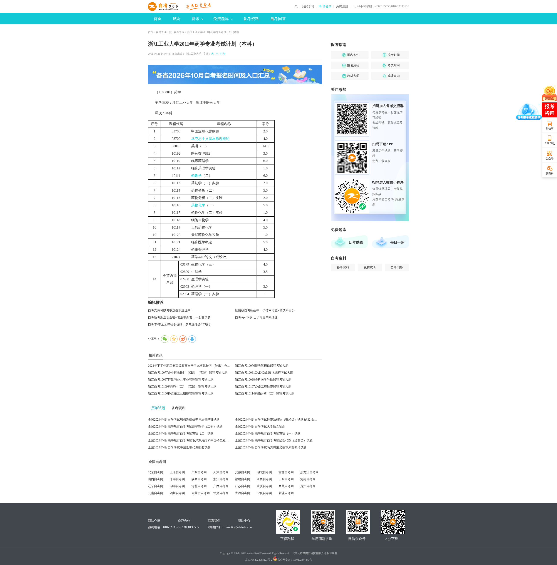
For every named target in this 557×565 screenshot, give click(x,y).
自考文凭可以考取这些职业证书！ (171, 310)
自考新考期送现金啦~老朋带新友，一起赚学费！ (181, 317)
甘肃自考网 (220, 493)
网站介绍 (154, 520)
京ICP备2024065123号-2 (258, 559)
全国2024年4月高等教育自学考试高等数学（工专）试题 (185, 426)
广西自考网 (220, 486)
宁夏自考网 (264, 493)
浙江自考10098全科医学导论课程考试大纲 (263, 379)
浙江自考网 (220, 479)
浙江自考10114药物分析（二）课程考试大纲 (264, 393)
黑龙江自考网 (309, 472)
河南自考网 (307, 479)
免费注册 (342, 6)
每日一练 (397, 242)
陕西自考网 (199, 479)
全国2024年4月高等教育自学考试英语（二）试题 (180, 433)
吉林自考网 (286, 472)
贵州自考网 (307, 486)
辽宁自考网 (155, 486)
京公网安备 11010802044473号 (294, 559)
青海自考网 (242, 493)
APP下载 (550, 143)
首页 (157, 19)
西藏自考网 (286, 486)
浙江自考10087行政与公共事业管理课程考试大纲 (180, 379)
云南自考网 (155, 493)
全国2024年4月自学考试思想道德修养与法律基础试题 (184, 419)
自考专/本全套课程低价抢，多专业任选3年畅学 (179, 324)
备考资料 (251, 19)
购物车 (550, 128)
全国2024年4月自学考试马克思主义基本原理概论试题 (271, 447)
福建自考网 (242, 479)
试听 (177, 19)
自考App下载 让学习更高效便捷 (256, 317)
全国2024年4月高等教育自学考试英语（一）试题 (267, 433)
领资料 (550, 173)
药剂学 (196, 175)
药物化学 (198, 205)
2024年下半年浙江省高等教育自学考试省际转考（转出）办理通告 (192, 365)
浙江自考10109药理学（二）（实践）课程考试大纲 (182, 386)
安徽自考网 (242, 472)
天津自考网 (220, 472)
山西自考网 (155, 479)
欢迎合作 (184, 520)
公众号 (550, 158)
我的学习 (308, 6)
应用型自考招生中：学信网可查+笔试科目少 (265, 310)
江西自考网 (264, 479)
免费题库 (221, 19)
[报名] (235, 74)
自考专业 (161, 32)
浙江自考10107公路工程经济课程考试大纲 (263, 386)
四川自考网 (177, 493)
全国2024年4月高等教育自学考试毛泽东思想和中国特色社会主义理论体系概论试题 (203, 440)
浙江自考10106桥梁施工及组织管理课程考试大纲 (180, 393)
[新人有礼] (549, 93)
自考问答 (278, 19)
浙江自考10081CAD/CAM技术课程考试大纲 (264, 372)
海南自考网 (177, 479)
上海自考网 (177, 472)
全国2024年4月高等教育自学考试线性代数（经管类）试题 (274, 440)
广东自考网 (199, 472)
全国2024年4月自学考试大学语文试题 (260, 426)
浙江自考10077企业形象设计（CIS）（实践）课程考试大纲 (187, 372)
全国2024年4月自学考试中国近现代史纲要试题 (179, 447)
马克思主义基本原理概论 (210, 138)
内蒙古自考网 (200, 493)
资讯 (195, 19)
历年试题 (356, 242)
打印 (222, 53)
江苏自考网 (242, 486)
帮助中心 (244, 520)
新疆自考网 (286, 493)
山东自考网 (286, 479)
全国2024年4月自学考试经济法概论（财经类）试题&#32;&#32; (277, 419)
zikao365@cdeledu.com (238, 527)
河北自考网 (199, 486)
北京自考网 (155, 472)
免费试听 (370, 267)
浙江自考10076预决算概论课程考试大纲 (261, 365)
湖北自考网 (264, 472)
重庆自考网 (264, 486)
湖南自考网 (177, 486)
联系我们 (214, 520)
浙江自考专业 (176, 32)
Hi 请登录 (325, 6)
